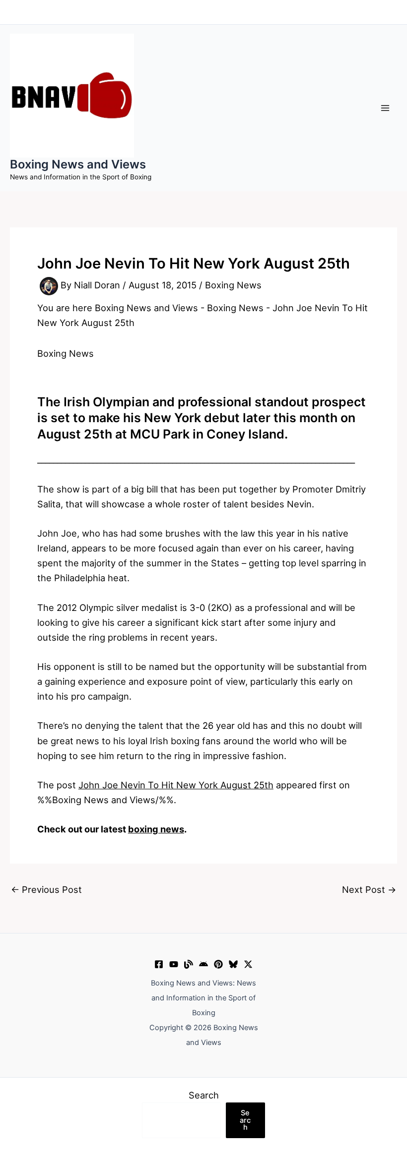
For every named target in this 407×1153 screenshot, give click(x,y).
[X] (248, 964)
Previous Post (46, 889)
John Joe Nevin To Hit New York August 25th (175, 784)
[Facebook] (158, 964)
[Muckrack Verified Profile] (188, 964)
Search (204, 1095)
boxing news (156, 829)
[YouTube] (173, 964)
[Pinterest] (218, 964)
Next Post (369, 889)
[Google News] (203, 964)
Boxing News (233, 285)
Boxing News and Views (78, 164)
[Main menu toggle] (385, 107)
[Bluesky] (233, 964)
